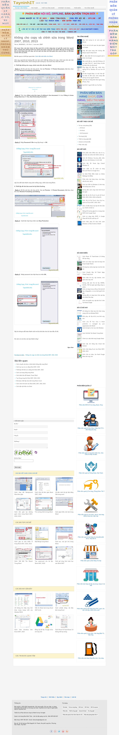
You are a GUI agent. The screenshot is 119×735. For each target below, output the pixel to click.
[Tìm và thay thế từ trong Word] (44, 503)
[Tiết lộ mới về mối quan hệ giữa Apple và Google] (79, 47)
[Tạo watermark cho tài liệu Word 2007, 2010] (44, 553)
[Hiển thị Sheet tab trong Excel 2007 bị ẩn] (44, 599)
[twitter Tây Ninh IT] (59, 731)
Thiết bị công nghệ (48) (85, 139)
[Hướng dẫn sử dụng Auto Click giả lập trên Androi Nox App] (79, 296)
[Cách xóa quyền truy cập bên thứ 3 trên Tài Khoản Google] (79, 302)
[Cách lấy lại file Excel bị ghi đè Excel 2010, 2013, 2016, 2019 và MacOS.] (79, 196)
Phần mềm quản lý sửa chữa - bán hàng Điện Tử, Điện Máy (90, 634)
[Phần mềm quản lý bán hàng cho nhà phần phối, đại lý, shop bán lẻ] (90, 529)
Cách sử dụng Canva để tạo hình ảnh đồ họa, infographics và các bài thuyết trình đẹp (93, 291)
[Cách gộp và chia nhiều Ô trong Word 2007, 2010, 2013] (23, 533)
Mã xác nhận (17, 458)
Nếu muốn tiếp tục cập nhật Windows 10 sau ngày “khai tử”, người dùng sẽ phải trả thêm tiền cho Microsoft (93, 63)
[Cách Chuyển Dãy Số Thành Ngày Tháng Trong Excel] (79, 273)
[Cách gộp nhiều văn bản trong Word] (64, 503)
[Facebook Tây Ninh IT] (51, 731)
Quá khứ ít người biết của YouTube (92, 85)
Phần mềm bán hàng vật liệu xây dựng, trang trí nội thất (91, 584)
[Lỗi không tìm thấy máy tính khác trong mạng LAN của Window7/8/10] (23, 599)
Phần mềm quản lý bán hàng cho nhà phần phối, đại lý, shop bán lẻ (91, 537)
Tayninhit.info (31, 706)
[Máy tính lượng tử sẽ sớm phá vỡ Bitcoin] (79, 41)
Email (16, 429)
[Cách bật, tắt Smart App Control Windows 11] (79, 164)
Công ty (16, 435)
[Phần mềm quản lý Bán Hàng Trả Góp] (90, 552)
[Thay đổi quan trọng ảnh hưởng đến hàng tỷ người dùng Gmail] (79, 52)
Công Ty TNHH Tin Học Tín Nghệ (36, 712)
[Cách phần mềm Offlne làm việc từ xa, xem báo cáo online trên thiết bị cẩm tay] (79, 154)
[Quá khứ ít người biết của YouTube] (79, 86)
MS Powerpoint (84, 133)
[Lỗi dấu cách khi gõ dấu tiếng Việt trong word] (64, 484)
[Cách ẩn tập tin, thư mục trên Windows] (79, 329)
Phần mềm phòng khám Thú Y (91, 714)
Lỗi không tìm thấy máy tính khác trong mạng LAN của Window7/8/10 (23, 610)
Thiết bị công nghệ (48, 8)
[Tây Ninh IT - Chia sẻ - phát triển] (30, 3)
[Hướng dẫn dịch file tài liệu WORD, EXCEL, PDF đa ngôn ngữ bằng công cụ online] (79, 284)
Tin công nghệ (89, 8)
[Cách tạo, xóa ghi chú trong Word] (64, 533)
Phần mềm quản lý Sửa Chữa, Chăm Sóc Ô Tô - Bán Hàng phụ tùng (91, 428)
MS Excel (82, 128)
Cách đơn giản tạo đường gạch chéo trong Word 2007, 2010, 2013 (23, 514)
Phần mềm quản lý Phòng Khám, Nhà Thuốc (91, 473)
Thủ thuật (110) (83, 136)
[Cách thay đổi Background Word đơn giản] (23, 484)
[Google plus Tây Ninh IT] (55, 731)
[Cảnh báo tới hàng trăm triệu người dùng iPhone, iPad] (79, 81)
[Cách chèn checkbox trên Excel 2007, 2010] (22, 621)
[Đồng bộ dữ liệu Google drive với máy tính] (44, 621)
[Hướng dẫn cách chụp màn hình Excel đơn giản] (79, 191)
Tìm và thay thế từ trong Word (44, 512)
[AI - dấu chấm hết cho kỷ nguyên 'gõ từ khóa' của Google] (79, 57)
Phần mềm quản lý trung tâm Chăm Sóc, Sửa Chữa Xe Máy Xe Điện (91, 453)
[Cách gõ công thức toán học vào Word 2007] (64, 553)
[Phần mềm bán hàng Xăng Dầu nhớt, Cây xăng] (90, 649)
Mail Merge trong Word (41, 541)
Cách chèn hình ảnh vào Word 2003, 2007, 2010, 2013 (31, 383)
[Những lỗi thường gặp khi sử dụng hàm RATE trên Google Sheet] (79, 212)
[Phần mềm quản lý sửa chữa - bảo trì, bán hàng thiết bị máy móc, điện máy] (90, 505)
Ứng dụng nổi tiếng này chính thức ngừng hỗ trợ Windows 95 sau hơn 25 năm (93, 69)
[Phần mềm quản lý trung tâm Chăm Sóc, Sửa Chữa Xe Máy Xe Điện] (90, 443)
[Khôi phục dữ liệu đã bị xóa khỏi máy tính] (79, 318)
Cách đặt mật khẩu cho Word (24, 386)
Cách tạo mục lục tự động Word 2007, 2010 (28, 367)
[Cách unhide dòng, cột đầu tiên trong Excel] (62, 599)
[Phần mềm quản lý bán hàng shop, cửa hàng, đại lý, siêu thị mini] (91, 105)
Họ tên (16, 424)
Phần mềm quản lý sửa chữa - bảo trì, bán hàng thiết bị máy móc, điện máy (91, 515)
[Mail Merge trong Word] (42, 533)
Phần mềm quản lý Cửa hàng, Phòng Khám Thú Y (90, 491)
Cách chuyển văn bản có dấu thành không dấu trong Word (32, 364)
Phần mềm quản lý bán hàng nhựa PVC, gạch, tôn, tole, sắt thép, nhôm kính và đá (91, 609)
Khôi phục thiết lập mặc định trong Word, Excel (29, 381)
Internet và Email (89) (84, 142)
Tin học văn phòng (21, 8)
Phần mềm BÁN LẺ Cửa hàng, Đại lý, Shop (91, 405)
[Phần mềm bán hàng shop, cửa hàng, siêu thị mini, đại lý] (79, 180)
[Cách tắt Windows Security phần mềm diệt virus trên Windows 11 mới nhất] (79, 159)
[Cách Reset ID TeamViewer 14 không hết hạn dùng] (64, 621)
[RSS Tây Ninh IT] (67, 731)
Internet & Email (82, 711)
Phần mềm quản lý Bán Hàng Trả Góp (91, 560)
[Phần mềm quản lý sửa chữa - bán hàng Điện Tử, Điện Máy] (90, 624)
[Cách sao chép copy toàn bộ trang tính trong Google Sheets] (79, 263)
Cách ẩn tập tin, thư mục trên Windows (93, 328)
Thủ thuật (34, 8)
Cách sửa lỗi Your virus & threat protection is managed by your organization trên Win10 (93, 323)
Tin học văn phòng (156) (85, 125)
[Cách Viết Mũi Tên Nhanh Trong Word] (23, 553)
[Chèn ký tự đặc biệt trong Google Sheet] (79, 340)
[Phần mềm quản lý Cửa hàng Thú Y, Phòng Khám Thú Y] (90, 484)
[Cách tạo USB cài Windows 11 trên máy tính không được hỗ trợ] (79, 186)
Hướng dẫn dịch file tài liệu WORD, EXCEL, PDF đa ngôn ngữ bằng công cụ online (93, 285)
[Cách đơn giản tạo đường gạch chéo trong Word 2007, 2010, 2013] (23, 503)
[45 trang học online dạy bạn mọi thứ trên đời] (79, 268)
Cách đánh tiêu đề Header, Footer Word (26, 375)
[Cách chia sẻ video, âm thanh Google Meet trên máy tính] (79, 356)
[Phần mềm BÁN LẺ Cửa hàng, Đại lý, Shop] (90, 395)
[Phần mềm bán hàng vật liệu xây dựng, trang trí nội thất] (90, 574)
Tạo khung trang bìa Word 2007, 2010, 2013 (28, 378)
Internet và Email (64, 8)
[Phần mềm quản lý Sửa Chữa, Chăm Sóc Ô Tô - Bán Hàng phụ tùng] (90, 419)
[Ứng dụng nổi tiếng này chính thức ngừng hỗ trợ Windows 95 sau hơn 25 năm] (79, 69)
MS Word (29, 44)
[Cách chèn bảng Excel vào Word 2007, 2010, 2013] (79, 350)
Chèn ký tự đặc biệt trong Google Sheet (93, 338)
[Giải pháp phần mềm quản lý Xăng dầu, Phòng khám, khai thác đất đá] (63, 731)
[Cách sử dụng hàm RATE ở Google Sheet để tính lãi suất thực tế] (79, 217)
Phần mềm (77, 8)
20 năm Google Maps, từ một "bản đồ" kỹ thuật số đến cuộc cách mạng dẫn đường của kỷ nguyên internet (93, 75)
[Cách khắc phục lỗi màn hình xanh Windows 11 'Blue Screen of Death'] (79, 223)
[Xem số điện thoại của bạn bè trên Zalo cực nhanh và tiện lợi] (79, 207)
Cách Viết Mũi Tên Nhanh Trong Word (92, 333)
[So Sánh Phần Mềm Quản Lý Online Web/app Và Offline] (79, 175)
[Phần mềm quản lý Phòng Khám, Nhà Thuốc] (90, 466)
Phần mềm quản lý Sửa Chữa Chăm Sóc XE (72, 714)
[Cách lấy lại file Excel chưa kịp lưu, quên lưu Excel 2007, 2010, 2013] (79, 202)
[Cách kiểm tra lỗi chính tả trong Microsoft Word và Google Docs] (79, 170)
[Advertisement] (44, 402)
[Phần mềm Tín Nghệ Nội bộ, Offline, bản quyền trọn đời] (59, 22)
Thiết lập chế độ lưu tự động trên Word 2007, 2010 (30, 369)
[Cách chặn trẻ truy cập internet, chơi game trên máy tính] (79, 279)
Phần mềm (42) (83, 144)
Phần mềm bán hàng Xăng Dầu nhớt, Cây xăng (91, 658)
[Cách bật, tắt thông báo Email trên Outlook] (79, 345)
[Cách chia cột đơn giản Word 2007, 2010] (42, 484)
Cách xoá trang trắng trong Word (25, 372)
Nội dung (16, 441)
